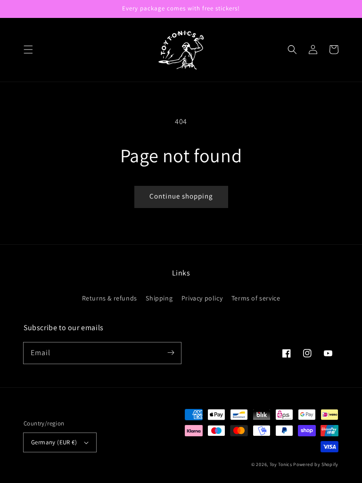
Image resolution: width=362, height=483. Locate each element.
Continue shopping (181, 196)
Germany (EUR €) (54, 442)
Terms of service (255, 298)
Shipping (159, 298)
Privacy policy (201, 298)
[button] (28, 49)
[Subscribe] (170, 352)
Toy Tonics (281, 464)
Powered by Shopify (315, 464)
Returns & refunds (109, 298)
